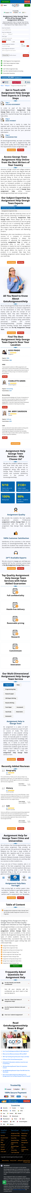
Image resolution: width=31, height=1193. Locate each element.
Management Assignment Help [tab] (9, 211)
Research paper (9, 694)
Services (3, 1135)
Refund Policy (5, 1160)
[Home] (15, 5)
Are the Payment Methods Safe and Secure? (15, 1008)
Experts (2, 1147)
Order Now (20, 150)
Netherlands (15, 1116)
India (21, 1110)
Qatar (23, 1119)
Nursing (23, 1138)
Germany (5, 1110)
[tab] (8, 685)
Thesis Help (14, 1150)
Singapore (5, 1121)
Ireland (11, 1113)
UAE (14, 1121)
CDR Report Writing (10, 698)
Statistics (23, 1147)
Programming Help (10, 689)
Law (22, 1145)
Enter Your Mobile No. (7, 32)
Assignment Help (15, 1133)
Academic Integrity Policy (24, 1160)
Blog (2, 1142)
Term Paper (8, 707)
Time (22, 44)
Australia (5, 1108)
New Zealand (6, 1119)
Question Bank (4, 1137)
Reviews (3, 1149)
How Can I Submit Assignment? (14, 1014)
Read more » (16, 965)
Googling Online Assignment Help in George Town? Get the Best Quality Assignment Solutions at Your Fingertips (16, 912)
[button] (3, 878)
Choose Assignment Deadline (8, 44)
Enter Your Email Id (6, 28)
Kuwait (19, 1113)
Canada (14, 1108)
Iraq (4, 1113)
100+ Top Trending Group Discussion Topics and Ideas (16, 1056)
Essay (18, 685)
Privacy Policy (26, 1162)
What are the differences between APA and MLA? (15, 1054)
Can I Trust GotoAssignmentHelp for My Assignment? (16, 1051)
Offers (2, 1140)
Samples (3, 1144)
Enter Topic (4, 36)
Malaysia (7, 85)
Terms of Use (13, 1160)
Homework (8, 716)
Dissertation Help (15, 1135)
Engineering (24, 1133)
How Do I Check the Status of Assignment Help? (13, 1000)
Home (2, 85)
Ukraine (11, 1124)
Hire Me (5, 376)
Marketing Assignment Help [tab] (8, 208)
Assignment (8, 685)
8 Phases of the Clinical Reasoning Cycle (12, 1059)
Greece (14, 1110)
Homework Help (15, 1140)
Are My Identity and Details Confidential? (12, 983)
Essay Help (13, 1138)
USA (4, 1124)
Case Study (8, 711)
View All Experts (16, 443)
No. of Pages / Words (6, 40)
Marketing (23, 1135)
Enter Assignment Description (8, 48)
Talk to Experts (11, 150)
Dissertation (19, 711)
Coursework (20, 707)
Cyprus (22, 1108)
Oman (15, 1119)
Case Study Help (15, 1152)
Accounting (24, 1140)
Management (24, 1142)
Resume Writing (9, 702)
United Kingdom (23, 1121)
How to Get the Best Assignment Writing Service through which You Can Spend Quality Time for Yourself (16, 1075)
